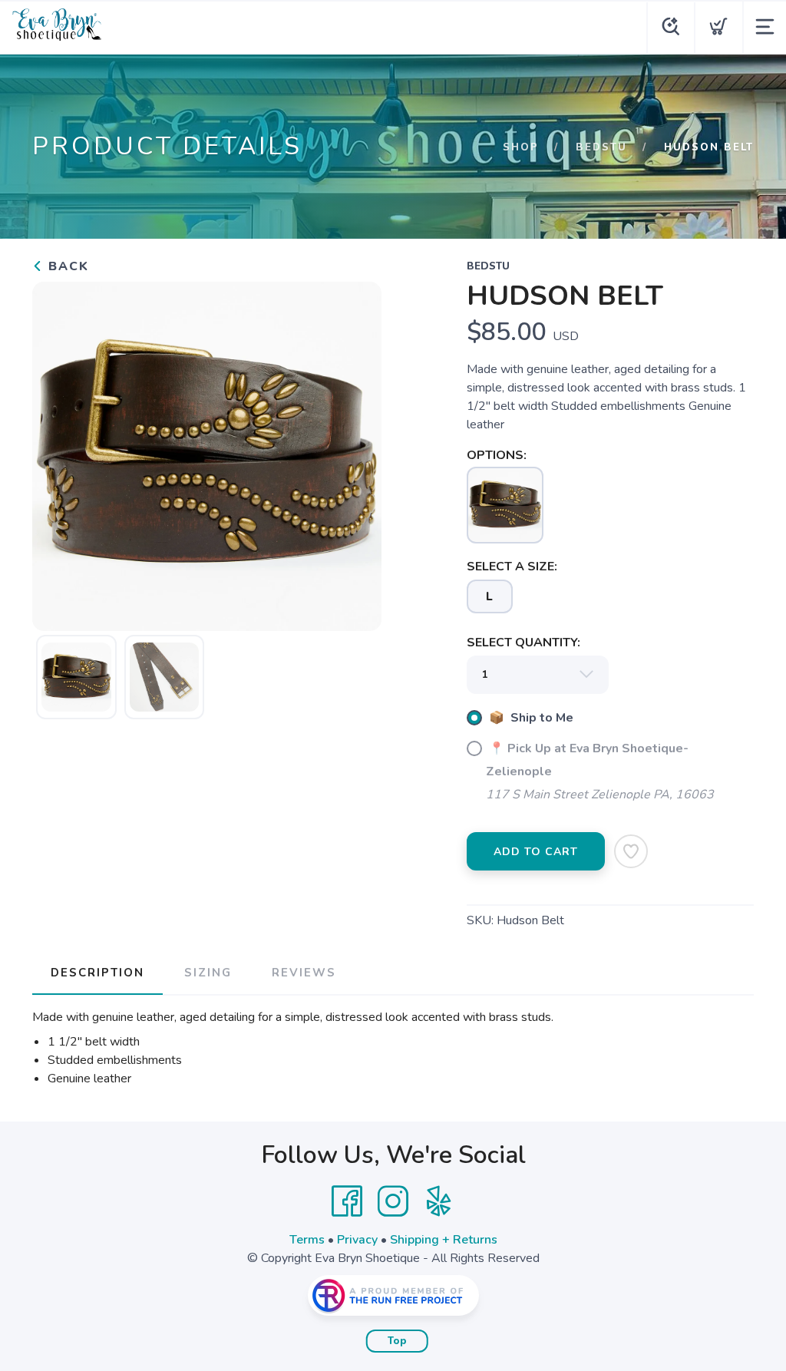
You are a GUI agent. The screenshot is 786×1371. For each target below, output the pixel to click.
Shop (521, 147)
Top (397, 1341)
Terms (307, 1239)
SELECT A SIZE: (512, 566)
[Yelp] (439, 1201)
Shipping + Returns (443, 1239)
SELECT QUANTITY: (523, 642)
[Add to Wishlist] (631, 851)
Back (66, 266)
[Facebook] (347, 1201)
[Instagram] (393, 1201)
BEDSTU (601, 147)
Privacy (357, 1239)
